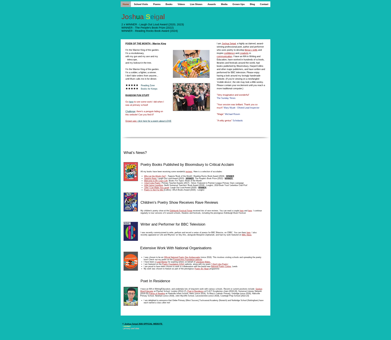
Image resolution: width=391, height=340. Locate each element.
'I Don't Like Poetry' (219, 264)
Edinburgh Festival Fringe (181, 211)
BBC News (247, 235)
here (242, 211)
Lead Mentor (161, 262)
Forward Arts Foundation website (187, 259)
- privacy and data (130, 328)
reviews (189, 171)
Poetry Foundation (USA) (173, 264)
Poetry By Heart (202, 269)
